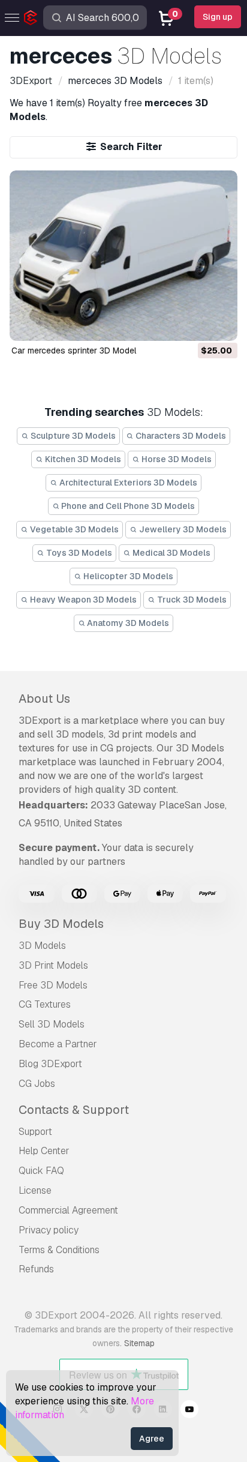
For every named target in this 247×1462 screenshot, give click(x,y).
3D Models (42, 945)
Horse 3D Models (176, 459)
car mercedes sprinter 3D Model (73, 350)
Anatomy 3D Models (127, 623)
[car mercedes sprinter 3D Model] (123, 255)
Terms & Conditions (59, 1250)
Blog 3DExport (50, 1063)
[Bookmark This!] (220, 324)
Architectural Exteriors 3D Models (127, 482)
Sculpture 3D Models (72, 435)
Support (35, 1131)
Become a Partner (58, 1044)
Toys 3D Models (78, 552)
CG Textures (45, 1004)
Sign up (218, 16)
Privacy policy (49, 1230)
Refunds (36, 1269)
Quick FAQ (41, 1170)
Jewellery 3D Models (182, 529)
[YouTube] (189, 1411)
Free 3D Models (53, 985)
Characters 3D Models (180, 435)
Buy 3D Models (61, 923)
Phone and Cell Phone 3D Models (127, 506)
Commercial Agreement (68, 1210)
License (35, 1190)
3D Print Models (53, 965)
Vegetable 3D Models (73, 529)
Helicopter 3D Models (127, 576)
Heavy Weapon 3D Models (82, 599)
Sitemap (139, 1343)
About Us (44, 698)
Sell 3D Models (52, 1024)
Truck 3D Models (191, 599)
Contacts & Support (74, 1110)
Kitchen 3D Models (82, 459)
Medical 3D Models (170, 552)
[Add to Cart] (195, 324)
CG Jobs (37, 1083)
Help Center (44, 1151)
